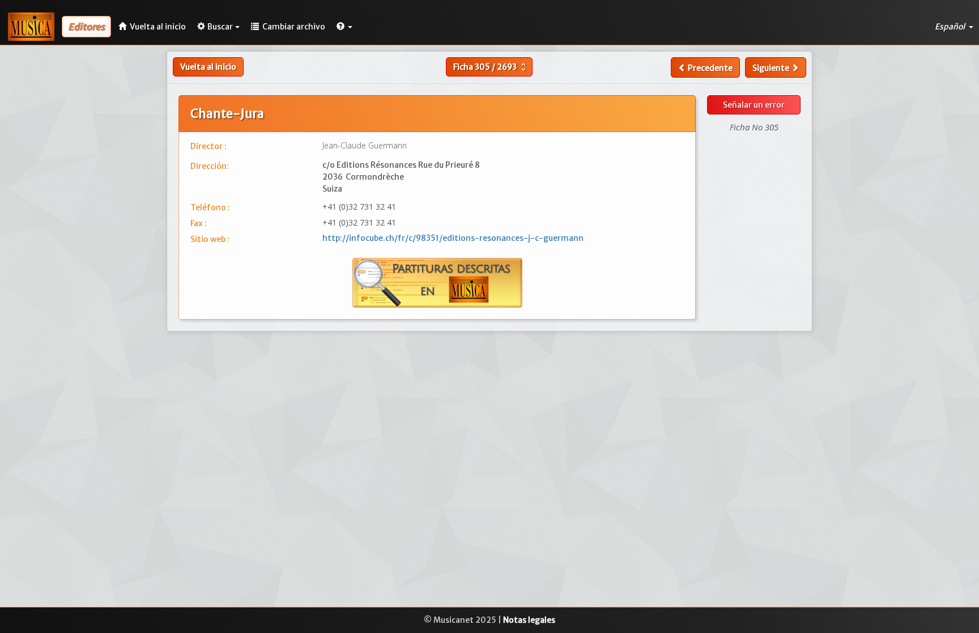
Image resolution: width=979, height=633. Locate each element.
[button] (344, 26)
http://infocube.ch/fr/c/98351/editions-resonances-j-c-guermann (453, 238)
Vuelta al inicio (208, 67)
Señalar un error (754, 105)
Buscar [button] (220, 27)
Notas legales (529, 620)
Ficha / (491, 67)
